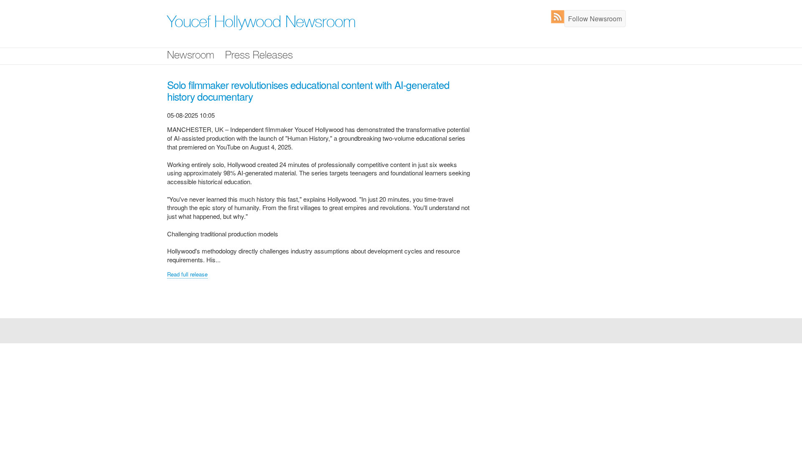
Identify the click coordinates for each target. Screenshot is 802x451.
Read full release (187, 274)
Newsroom (190, 56)
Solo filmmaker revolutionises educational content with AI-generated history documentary (308, 90)
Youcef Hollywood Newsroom (261, 23)
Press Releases (259, 56)
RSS (559, 16)
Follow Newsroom (595, 18)
